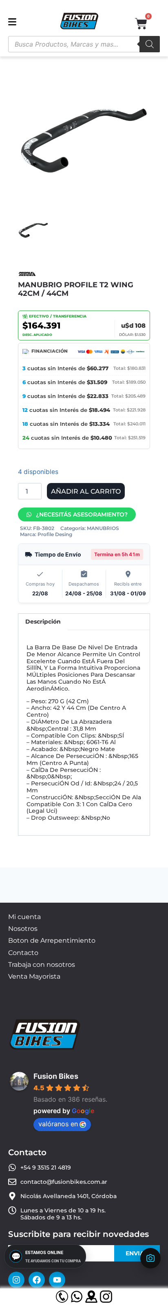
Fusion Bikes (55, 1076)
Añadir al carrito (86, 491)
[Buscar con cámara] (150, 1258)
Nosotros (23, 929)
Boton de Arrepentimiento (51, 940)
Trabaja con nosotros (41, 964)
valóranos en (58, 1124)
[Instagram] (16, 1280)
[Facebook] (37, 1280)
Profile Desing (55, 534)
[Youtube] (57, 1280)
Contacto (23, 953)
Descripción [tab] (43, 621)
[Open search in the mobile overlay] (84, 44)
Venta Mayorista (34, 976)
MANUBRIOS (103, 528)
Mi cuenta (24, 917)
